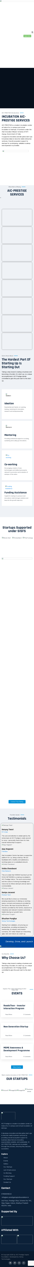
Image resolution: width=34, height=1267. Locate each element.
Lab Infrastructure (9, 1170)
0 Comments (27, 1014)
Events (5, 1161)
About (5, 1158)
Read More (8, 1014)
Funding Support (9, 1176)
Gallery (5, 1164)
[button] (27, 36)
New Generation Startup (15, 1026)
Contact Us (7, 1182)
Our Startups (7, 1167)
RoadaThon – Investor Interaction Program (14, 1007)
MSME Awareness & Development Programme (16, 1049)
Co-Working (7, 1173)
